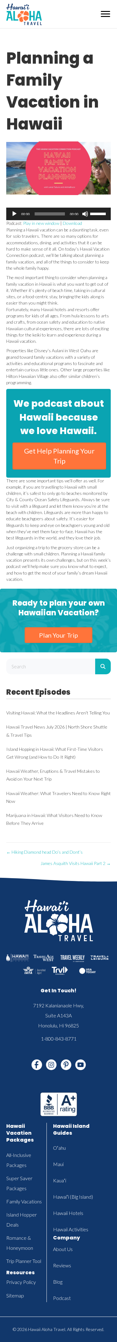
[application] (58, 214)
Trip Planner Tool (23, 1261)
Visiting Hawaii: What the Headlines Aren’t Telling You (58, 712)
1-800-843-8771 (58, 1039)
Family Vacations (24, 1201)
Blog (57, 1282)
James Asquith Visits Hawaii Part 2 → (76, 863)
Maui (58, 1164)
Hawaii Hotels (68, 1213)
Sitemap (15, 1295)
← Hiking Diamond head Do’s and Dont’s (44, 852)
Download (72, 223)
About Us (63, 1249)
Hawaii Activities (70, 1229)
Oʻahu (59, 1148)
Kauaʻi (59, 1180)
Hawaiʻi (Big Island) (73, 1197)
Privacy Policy (21, 1282)
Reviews (62, 1265)
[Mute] (85, 214)
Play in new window (41, 223)
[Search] (103, 666)
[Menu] (105, 14)
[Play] (14, 214)
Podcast (62, 1298)
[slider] (99, 213)
